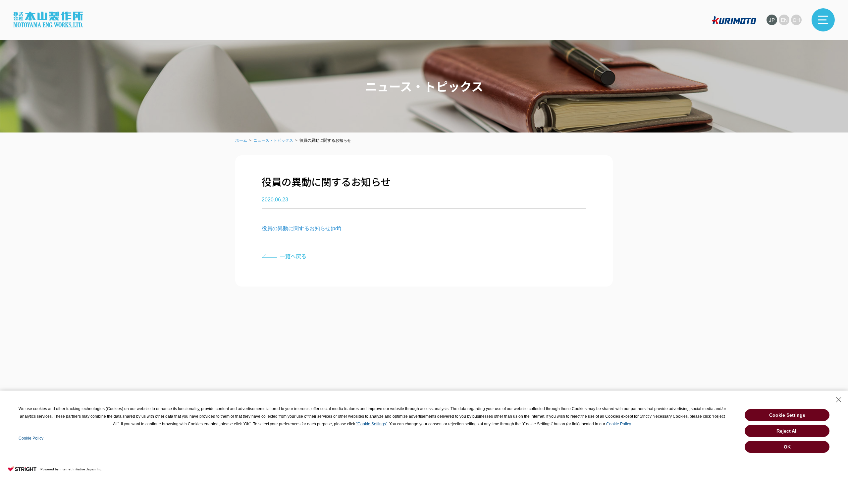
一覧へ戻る (293, 256)
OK (787, 447)
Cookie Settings (787, 415)
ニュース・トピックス (273, 140)
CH (796, 19)
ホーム (241, 140)
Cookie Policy (618, 424)
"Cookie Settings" (371, 424)
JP (772, 19)
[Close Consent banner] (838, 400)
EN (784, 19)
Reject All (787, 431)
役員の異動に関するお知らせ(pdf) (301, 228)
